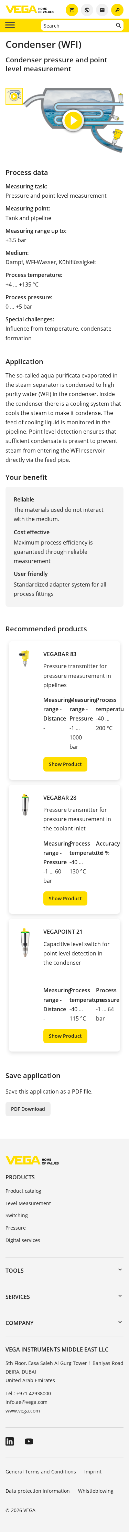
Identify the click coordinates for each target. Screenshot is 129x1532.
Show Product (65, 764)
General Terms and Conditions (41, 1471)
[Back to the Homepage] (32, 1160)
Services (18, 1297)
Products (20, 1177)
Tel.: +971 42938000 (28, 1393)
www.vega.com (23, 1410)
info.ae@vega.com (26, 1402)
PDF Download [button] (28, 1109)
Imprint (92, 1471)
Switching (17, 1215)
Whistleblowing (96, 1491)
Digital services (23, 1240)
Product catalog (23, 1191)
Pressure (16, 1227)
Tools (15, 1270)
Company (19, 1323)
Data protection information (38, 1491)
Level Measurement (28, 1203)
